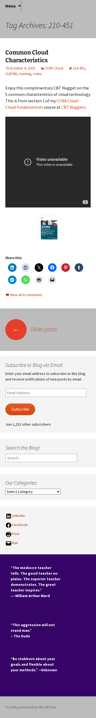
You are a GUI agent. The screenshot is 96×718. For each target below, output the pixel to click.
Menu (10, 6)
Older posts (35, 329)
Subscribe (20, 409)
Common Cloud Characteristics (26, 56)
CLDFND (11, 73)
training (25, 73)
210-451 (79, 68)
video (37, 73)
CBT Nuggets (73, 107)
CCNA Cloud (54, 68)
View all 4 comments (26, 294)
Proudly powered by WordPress (31, 707)
